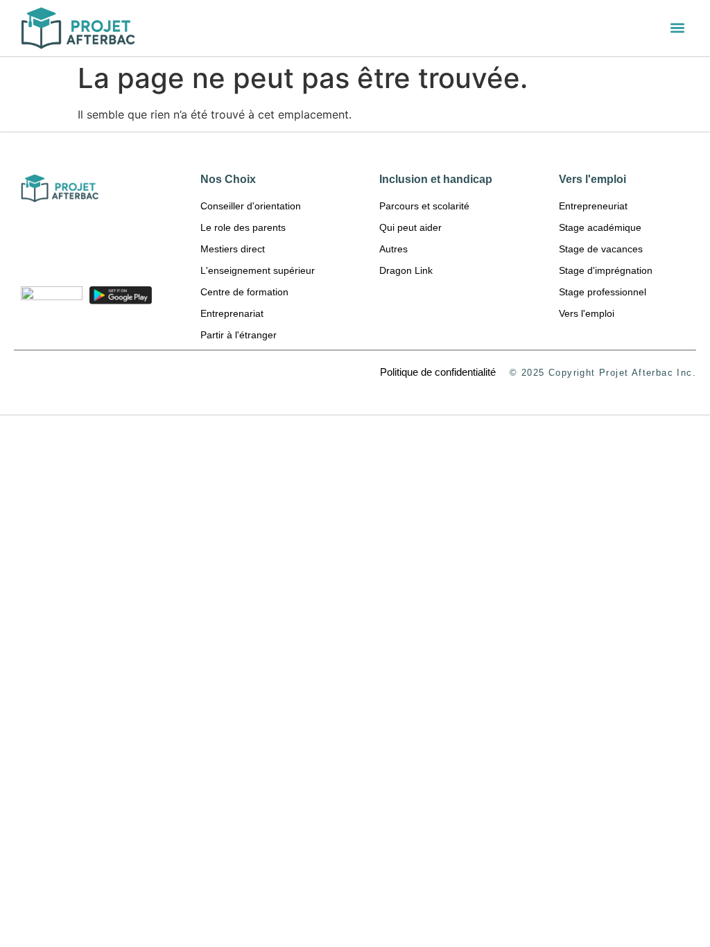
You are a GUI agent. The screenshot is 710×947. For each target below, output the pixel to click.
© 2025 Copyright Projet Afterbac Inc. (603, 372)
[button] (677, 28)
